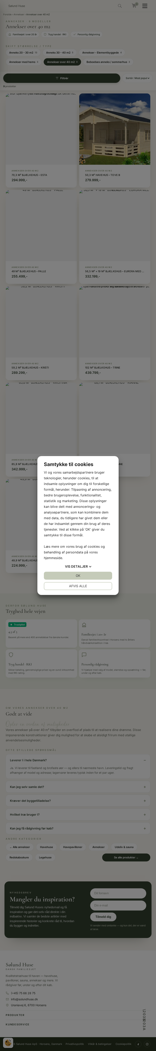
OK (78, 576)
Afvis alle (78, 586)
